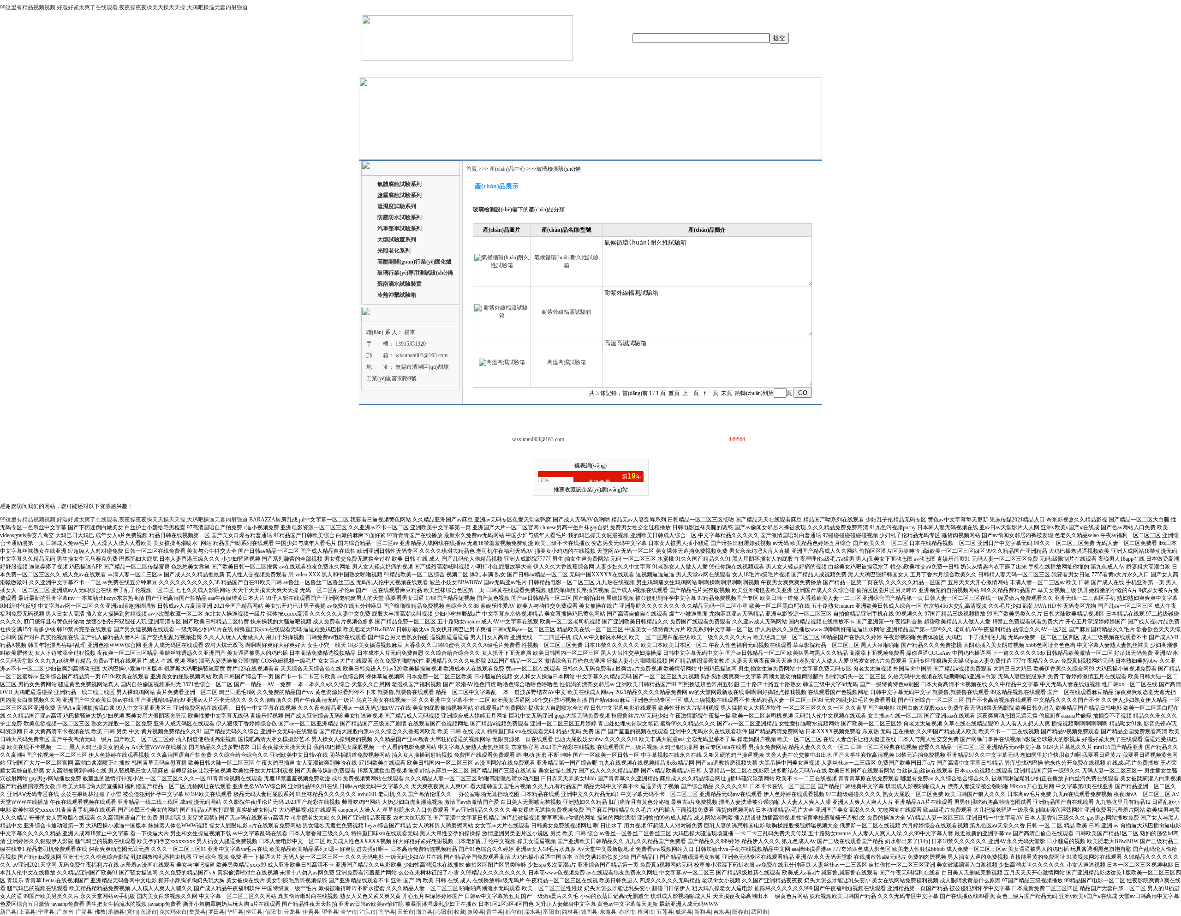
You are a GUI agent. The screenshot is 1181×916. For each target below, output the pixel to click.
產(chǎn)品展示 (465, 69)
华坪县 (235, 912)
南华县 (386, 912)
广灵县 (84, 912)
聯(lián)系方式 (671, 69)
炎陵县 (475, 912)
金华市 (348, 912)
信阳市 (273, 912)
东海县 (608, 912)
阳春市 (740, 912)
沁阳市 (443, 912)
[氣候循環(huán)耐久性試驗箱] (502, 265)
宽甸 (132, 912)
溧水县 (532, 912)
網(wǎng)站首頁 (387, 69)
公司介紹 (427, 69)
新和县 (702, 912)
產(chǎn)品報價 (552, 69)
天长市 (405, 912)
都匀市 (513, 912)
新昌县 (8, 912)
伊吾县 (311, 912)
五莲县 (664, 912)
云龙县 (292, 912)
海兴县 (424, 912)
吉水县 (721, 912)
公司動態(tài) (508, 69)
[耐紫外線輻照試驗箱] (502, 315)
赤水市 (627, 912)
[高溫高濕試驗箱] (502, 362)
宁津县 (46, 912)
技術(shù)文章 (597, 69)
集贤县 (197, 912)
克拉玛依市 (173, 912)
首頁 (472, 169)
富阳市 (551, 912)
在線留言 (634, 69)
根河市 (646, 912)
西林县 (570, 912)
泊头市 (367, 912)
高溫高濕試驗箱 (566, 362)
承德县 (116, 912)
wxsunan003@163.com (421, 355)
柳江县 (254, 912)
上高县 (27, 912)
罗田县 (216, 912)
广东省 (65, 912)
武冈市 (759, 912)
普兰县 (494, 912)
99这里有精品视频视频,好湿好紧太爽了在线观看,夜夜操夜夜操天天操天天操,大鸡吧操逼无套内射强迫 (124, 7)
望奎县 (330, 912)
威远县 (683, 912)
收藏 (459, 912)
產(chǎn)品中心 (508, 169)
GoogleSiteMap (701, 416)
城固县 (589, 912)
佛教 (100, 912)
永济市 (148, 912)
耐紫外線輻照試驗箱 (566, 312)
